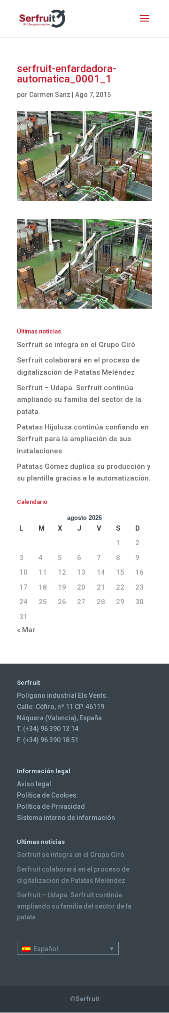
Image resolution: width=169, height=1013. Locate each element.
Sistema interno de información (66, 817)
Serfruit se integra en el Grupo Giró (76, 344)
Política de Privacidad (51, 806)
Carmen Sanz (49, 94)
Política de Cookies (47, 795)
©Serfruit (85, 999)
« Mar (26, 630)
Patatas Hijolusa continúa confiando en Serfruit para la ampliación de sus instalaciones (83, 439)
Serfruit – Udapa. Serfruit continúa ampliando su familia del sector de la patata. (79, 400)
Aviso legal (34, 784)
